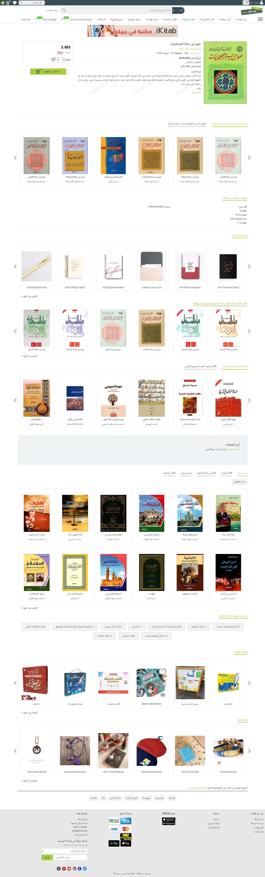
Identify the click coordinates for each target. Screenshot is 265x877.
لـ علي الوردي (228, 424)
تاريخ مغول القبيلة (190, 535)
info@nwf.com (79, 831)
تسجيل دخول (254, 2)
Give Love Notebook (113, 772)
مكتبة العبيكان (128, 636)
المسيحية (159, 798)
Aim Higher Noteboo (113, 288)
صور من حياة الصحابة (190, 177)
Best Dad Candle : (190, 772)
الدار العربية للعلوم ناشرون (228, 627)
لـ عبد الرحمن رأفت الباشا (228, 181)
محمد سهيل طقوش (189, 539)
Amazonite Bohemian (75, 772)
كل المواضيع (200, 788)
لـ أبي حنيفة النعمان (36, 424)
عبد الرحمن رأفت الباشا (189, 49)
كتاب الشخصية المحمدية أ (190, 419)
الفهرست (151, 594)
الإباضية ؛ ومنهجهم (190, 594)
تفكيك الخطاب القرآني (151, 419)
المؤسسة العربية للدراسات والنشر (166, 627)
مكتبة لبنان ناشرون (113, 627)
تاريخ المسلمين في (151, 535)
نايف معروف (112, 539)
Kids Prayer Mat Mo (151, 772)
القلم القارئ (228, 704)
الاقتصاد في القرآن (75, 419)
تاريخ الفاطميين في (113, 594)
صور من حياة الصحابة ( (151, 177)
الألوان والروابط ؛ (113, 704)
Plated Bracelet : (228, 772)
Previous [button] (249, 158)
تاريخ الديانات (131, 798)
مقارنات (93, 798)
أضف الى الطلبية (51, 72)
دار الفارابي (136, 627)
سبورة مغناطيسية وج (190, 704)
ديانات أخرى (115, 798)
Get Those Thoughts (190, 288)
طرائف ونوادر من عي (113, 535)
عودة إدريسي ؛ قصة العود (113, 419)
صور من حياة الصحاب (228, 349)
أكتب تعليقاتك (233, 449)
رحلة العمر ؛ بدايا (228, 535)
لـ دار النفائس (240, 482)
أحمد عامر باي (74, 539)
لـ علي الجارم (113, 181)
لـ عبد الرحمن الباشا (151, 181)
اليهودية (146, 798)
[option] (228, 158)
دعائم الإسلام (36, 419)
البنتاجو (37, 704)
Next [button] (15, 158)
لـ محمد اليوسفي (151, 424)
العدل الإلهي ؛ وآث (75, 535)
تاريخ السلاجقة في (36, 594)
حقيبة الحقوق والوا (75, 704)
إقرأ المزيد (196, 92)
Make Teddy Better (151, 704)
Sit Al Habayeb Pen (37, 288)
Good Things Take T (75, 288)
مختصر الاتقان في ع (75, 594)
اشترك (47, 858)
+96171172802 (80, 827)
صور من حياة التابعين (228, 177)
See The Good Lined (228, 288)
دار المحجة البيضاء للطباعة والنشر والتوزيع (75, 627)
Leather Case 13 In (151, 288)
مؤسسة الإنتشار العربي (35, 627)
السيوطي (74, 598)
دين (190, 788)
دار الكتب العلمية (199, 627)
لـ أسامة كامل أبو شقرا (75, 424)
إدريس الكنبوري (227, 598)
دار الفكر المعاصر (104, 636)
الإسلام (172, 798)
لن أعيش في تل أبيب (228, 594)
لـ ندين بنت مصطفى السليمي (113, 424)
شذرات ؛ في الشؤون (37, 535)
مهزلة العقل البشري (228, 419)
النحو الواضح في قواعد (113, 177)
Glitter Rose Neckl (36, 772)
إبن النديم (150, 598)
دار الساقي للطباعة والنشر (156, 636)
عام (103, 798)
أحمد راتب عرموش (227, 539)
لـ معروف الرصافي (190, 424)
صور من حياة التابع (113, 349)
